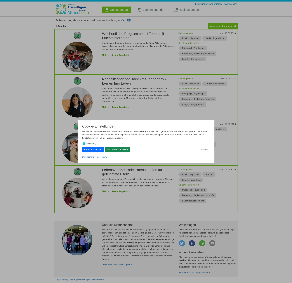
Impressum (101, 157)
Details (204, 149)
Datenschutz (88, 157)
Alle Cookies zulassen (117, 149)
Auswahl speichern (93, 149)
